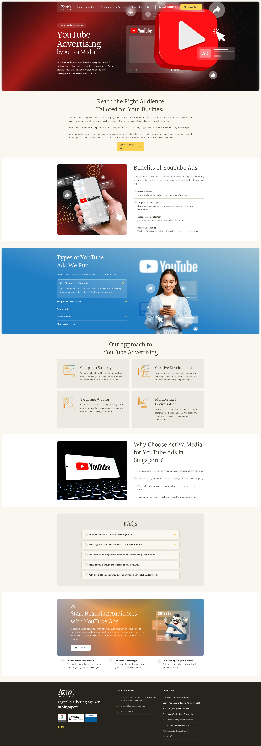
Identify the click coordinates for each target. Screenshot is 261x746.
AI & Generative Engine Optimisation (178, 720)
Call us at (167, 7)
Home (80, 7)
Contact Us (137, 7)
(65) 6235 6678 (127, 711)
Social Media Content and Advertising (178, 714)
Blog (148, 7)
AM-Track (167, 736)
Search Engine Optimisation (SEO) (177, 708)
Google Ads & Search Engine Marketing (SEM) (181, 703)
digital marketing (195, 177)
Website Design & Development (176, 731)
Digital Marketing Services (113, 7)
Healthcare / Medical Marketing (176, 697)
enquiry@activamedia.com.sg (133, 706)
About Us (90, 7)
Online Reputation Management (176, 725)
